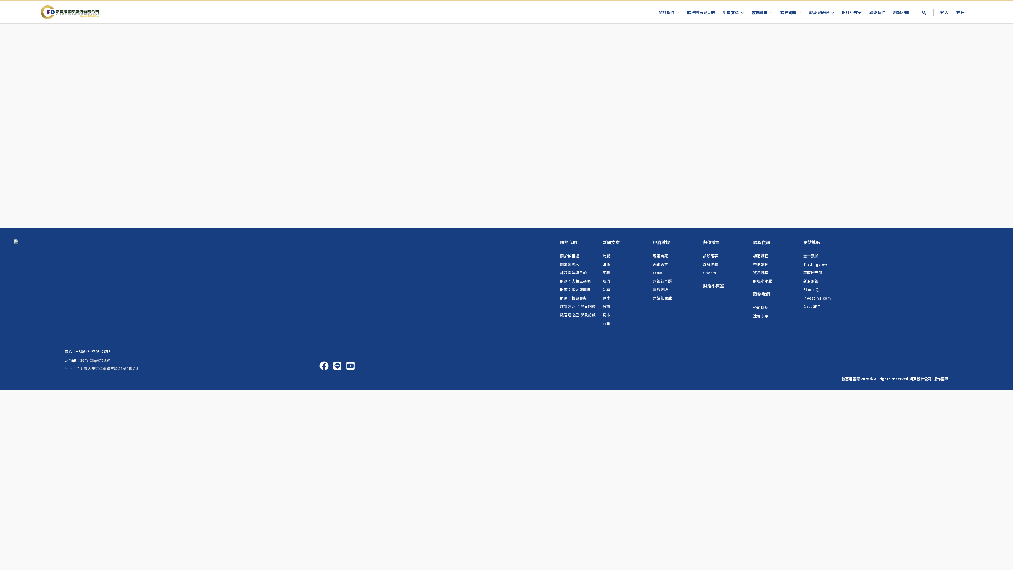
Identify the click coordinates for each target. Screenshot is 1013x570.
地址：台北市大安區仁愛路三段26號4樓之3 (102, 368)
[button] (924, 13)
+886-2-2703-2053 (93, 351)
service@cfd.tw (95, 360)
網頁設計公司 (920, 378)
